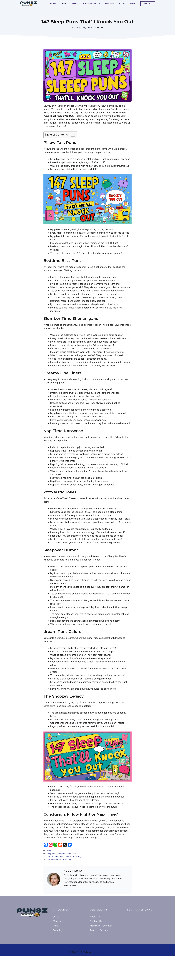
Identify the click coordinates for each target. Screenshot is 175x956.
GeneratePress (98, 952)
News (132, 4)
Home (53, 4)
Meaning (110, 4)
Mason (99, 27)
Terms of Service (99, 930)
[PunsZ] (28, 3)
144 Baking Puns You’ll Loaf (59, 859)
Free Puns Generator (101, 925)
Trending (57, 930)
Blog (122, 4)
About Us (95, 916)
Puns (63, 4)
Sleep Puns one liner (67, 853)
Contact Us (96, 921)
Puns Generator (91, 4)
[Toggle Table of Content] (71, 135)
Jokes (74, 4)
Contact (148, 4)
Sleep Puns (51, 853)
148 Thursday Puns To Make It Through (64, 856)
